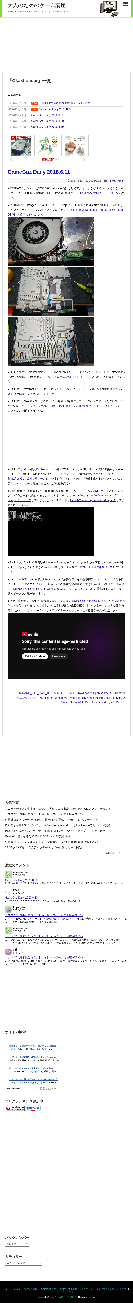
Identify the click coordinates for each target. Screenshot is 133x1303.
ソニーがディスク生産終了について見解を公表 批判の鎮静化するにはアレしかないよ (58, 808)
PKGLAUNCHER (27, 697)
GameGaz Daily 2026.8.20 (21, 880)
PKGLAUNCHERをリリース (76, 376)
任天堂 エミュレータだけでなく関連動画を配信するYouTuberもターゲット (51, 819)
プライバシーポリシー (66, 1292)
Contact (16, 1289)
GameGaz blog (48, 1289)
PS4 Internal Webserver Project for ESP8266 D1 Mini (71, 697)
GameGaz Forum (69, 1289)
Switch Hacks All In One (75, 702)
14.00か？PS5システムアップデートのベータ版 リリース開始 (43, 847)
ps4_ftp (110, 697)
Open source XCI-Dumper (109, 693)
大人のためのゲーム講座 (37, 5)
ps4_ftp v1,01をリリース (23, 393)
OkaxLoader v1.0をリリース (96, 193)
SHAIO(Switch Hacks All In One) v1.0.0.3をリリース (45, 588)
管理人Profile (30, 1289)
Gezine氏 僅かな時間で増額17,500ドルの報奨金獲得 (37, 836)
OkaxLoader (84, 693)
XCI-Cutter (116, 702)
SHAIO (120, 697)
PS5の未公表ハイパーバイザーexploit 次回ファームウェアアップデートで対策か (55, 830)
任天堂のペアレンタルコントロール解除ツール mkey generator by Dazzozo (51, 841)
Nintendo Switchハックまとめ (111, 1289)
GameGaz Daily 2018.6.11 (39, 172)
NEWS (111, 180)
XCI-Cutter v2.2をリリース (96, 567)
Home (6, 1289)
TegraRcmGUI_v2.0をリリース (27, 478)
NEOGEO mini (66, 693)
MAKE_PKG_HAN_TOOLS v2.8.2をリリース (69, 405)
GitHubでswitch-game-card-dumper (92, 500)
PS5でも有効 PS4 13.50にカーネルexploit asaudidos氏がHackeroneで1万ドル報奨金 (58, 825)
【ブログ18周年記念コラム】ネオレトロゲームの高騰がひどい (44, 814)
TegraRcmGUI (100, 702)
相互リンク (87, 1289)
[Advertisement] (66, 44)
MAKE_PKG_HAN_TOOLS (39, 693)
